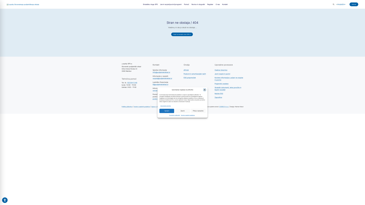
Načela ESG (219, 94)
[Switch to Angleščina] (340, 4)
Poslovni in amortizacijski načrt (195, 74)
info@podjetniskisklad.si (161, 72)
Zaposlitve (218, 97)
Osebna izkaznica (221, 70)
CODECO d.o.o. (224, 106)
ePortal (186, 70)
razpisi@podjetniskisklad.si (162, 78)
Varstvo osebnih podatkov (188, 115)
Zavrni (182, 111)
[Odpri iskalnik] (333, 4)
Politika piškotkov (127, 106)
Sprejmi (166, 111)
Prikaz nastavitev (198, 111)
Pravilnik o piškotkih (174, 115)
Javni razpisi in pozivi (222, 74)
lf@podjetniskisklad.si (160, 84)
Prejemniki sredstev (222, 84)
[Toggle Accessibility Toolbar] (5, 200)
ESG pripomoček (190, 78)
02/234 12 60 (132, 83)
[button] (205, 90)
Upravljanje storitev (165, 106)
